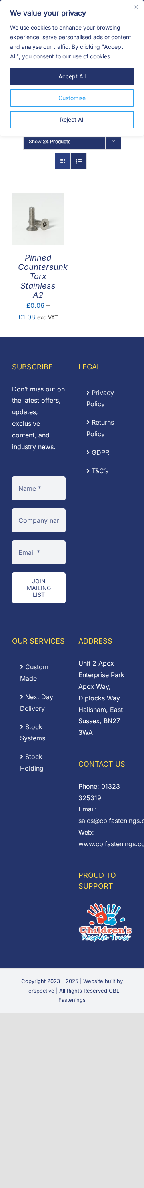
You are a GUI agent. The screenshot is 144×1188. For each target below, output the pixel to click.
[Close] (135, 7)
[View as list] (78, 161)
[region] (72, 68)
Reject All (72, 119)
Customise (72, 97)
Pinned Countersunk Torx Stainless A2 (43, 276)
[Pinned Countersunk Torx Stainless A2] (38, 199)
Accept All (72, 76)
